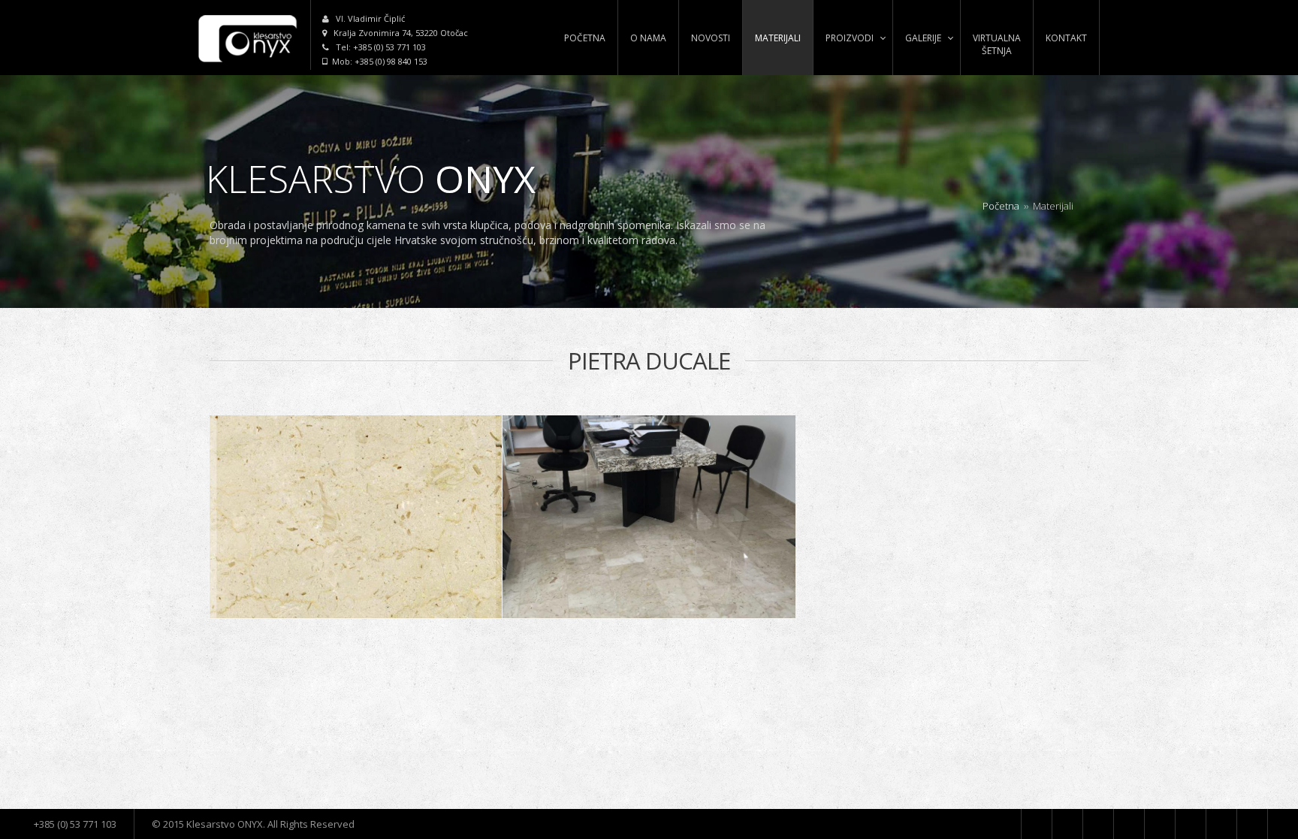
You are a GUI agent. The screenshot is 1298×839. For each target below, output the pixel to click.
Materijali (778, 38)
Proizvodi (850, 38)
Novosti (710, 38)
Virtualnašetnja (997, 44)
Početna (584, 38)
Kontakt (1066, 38)
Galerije (923, 38)
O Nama (648, 38)
